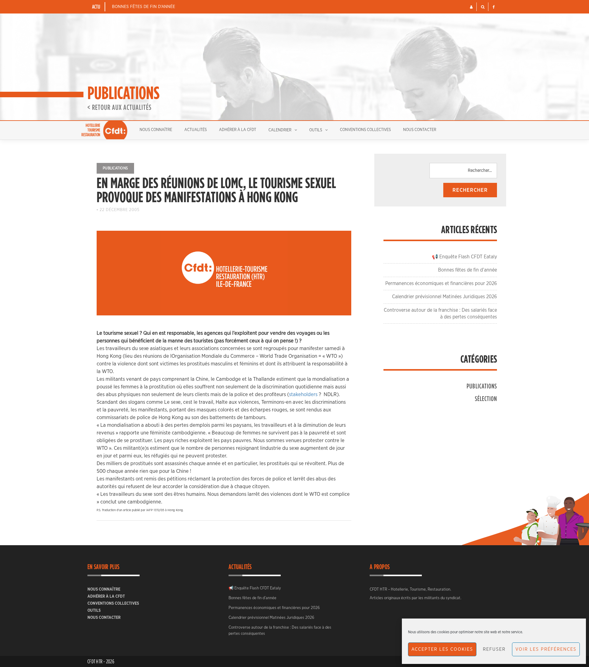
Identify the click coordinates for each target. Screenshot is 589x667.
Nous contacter (419, 130)
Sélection (486, 398)
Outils (315, 130)
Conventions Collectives (365, 130)
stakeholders (303, 394)
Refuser (494, 649)
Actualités (195, 130)
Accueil (104, 130)
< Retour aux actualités (119, 107)
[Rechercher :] (463, 170)
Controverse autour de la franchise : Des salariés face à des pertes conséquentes (280, 631)
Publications (115, 168)
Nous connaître (156, 130)
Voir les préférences (545, 649)
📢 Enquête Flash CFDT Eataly (464, 256)
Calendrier (279, 130)
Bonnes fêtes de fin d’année (143, 7)
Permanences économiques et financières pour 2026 (441, 283)
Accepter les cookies (442, 649)
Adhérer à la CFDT (237, 130)
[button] (471, 7)
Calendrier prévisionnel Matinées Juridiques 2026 (444, 296)
